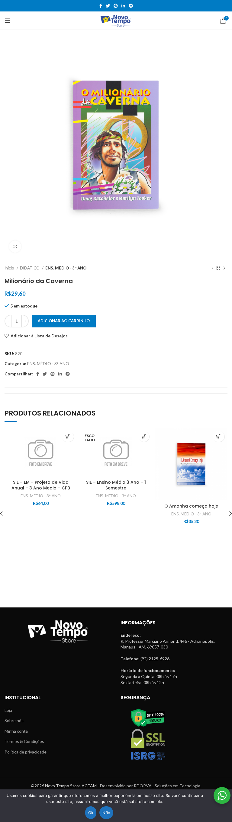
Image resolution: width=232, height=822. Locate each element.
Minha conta (16, 731)
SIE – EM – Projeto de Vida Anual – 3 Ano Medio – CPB (40, 485)
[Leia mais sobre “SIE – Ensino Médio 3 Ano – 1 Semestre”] (144, 436)
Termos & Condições (24, 741)
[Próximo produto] (224, 268)
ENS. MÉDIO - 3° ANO (65, 268)
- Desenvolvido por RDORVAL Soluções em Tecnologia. (149, 785)
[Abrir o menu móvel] (8, 20)
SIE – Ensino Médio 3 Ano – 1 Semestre (116, 485)
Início (10, 268)
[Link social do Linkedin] (123, 6)
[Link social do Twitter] (108, 6)
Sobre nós (14, 720)
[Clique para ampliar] (15, 247)
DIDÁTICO (30, 268)
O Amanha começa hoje (191, 506)
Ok (91, 812)
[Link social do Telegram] (131, 6)
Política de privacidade (26, 751)
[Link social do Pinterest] (116, 6)
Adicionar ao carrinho (64, 320)
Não (106, 812)
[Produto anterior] (212, 268)
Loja (8, 710)
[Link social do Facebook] (101, 6)
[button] (68, 436)
